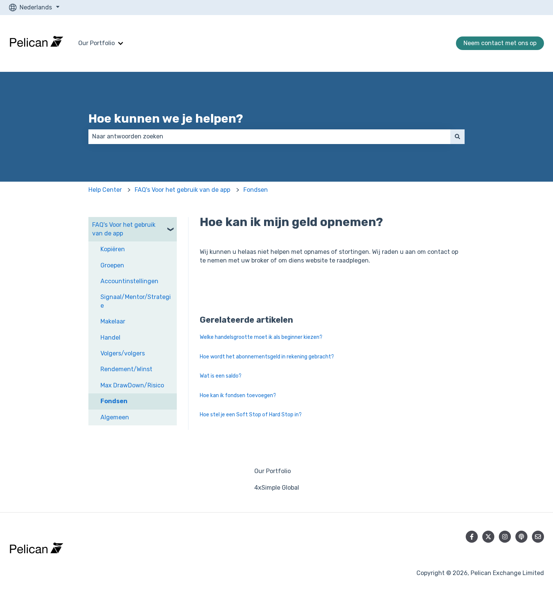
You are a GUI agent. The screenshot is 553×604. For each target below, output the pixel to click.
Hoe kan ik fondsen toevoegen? (238, 395)
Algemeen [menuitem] (114, 417)
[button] (171, 225)
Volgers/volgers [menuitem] (122, 353)
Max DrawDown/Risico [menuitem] (132, 385)
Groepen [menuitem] (112, 265)
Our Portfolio (96, 43)
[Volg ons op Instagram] (505, 537)
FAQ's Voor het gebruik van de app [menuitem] (123, 229)
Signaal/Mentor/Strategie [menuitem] (135, 301)
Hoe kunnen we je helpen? (165, 118)
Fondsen (255, 189)
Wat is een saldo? (221, 376)
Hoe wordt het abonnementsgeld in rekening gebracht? (267, 357)
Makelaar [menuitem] (112, 321)
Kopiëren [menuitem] (112, 249)
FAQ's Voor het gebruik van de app (182, 189)
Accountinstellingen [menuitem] (129, 281)
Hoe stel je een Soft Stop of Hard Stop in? (251, 414)
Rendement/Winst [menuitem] (126, 369)
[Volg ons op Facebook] (472, 537)
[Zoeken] (457, 136)
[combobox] (269, 136)
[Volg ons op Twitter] (488, 537)
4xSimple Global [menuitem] (276, 487)
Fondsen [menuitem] (114, 401)
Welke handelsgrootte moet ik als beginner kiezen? (261, 337)
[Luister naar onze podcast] (521, 537)
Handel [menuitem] (110, 337)
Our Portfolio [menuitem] (272, 471)
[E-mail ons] (538, 537)
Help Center (105, 189)
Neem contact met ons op (499, 43)
